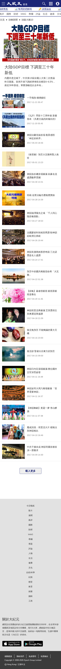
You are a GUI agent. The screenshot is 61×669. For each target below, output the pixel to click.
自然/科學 (30, 572)
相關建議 (8, 656)
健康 (30, 563)
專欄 (30, 539)
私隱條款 (44, 656)
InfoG (30, 534)
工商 (30, 601)
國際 (30, 525)
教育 (30, 586)
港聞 (30, 515)
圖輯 (30, 596)
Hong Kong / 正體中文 (16, 664)
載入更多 (30, 471)
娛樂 (30, 591)
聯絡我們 (20, 656)
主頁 (2, 20)
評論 (30, 549)
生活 (30, 558)
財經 (30, 529)
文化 (30, 567)
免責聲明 (32, 656)
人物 (30, 553)
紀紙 (30, 577)
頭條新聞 (13, 20)
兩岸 (30, 520)
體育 (30, 582)
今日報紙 (30, 506)
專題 (30, 544)
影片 (30, 510)
